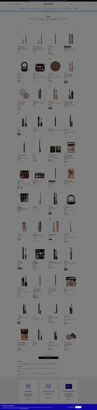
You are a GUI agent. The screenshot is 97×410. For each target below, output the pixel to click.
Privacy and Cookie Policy (24, 408)
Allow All (78, 407)
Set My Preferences (71, 407)
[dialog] (48, 407)
